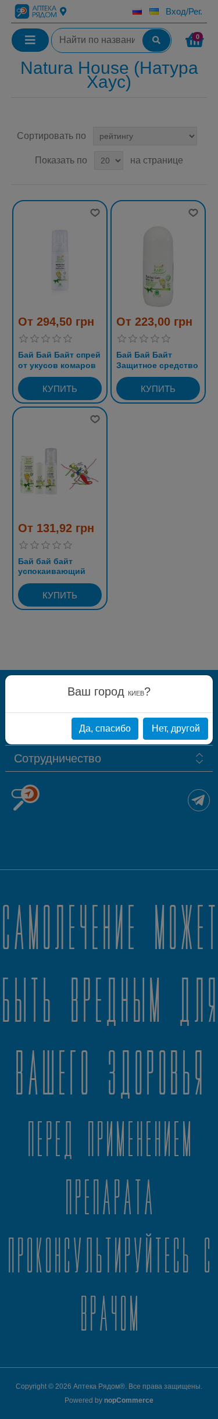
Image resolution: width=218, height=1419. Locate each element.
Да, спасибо (105, 728)
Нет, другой (176, 728)
